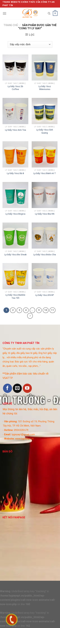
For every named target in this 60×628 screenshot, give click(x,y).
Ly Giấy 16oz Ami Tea (15, 129)
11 (52, 310)
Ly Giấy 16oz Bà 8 (15, 173)
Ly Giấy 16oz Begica (15, 213)
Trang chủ (11, 25)
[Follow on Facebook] (7, 388)
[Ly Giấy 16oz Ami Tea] (15, 111)
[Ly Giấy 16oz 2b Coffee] (15, 67)
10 (45, 310)
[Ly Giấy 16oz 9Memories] (45, 67)
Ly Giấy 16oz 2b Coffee (15, 88)
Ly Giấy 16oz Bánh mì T (44, 173)
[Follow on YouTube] (27, 388)
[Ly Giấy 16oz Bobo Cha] (45, 236)
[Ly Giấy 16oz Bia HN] (45, 195)
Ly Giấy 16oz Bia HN (44, 213)
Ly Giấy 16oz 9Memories (44, 88)
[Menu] (4, 13)
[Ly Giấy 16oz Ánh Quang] (45, 111)
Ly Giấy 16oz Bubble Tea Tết (15, 296)
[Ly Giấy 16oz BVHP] (45, 276)
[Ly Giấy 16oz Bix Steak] (15, 236)
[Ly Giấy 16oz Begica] (15, 195)
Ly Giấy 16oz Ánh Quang (44, 131)
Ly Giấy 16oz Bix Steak (15, 254)
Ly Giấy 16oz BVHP (44, 295)
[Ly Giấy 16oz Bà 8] (15, 154)
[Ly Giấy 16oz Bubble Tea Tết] (15, 276)
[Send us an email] (17, 388)
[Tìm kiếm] (49, 13)
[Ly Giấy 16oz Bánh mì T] (45, 154)
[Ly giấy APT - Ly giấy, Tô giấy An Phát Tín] (30, 13)
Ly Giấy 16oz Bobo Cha (44, 254)
